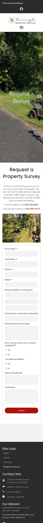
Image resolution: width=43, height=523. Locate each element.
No (9, 355)
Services (8, 462)
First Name (11, 248)
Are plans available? (14, 359)
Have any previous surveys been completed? (20, 344)
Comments (10, 387)
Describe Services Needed (17, 323)
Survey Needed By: (14, 373)
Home (6, 453)
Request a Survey (12, 466)
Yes (9, 350)
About (6, 457)
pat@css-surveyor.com (17, 487)
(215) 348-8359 (13, 492)
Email (8, 279)
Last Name (11, 259)
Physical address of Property (19, 290)
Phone (9, 269)
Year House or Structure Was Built (21, 313)
